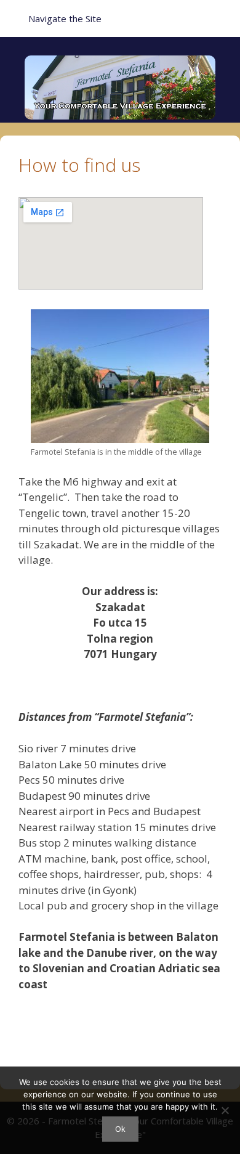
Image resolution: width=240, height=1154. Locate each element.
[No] (224, 1110)
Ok (120, 1128)
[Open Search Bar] (222, 18)
